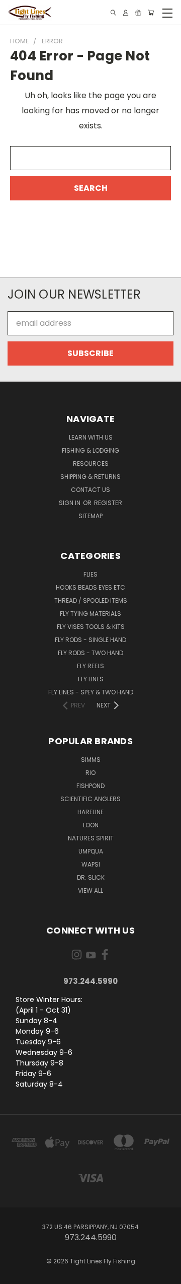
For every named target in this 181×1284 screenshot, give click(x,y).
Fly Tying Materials (90, 613)
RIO (90, 772)
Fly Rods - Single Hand (90, 639)
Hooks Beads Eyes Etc (90, 587)
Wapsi (90, 864)
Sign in (70, 502)
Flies (90, 574)
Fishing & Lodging (90, 450)
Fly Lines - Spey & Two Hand (90, 692)
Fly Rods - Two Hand (90, 653)
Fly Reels (90, 666)
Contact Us (90, 489)
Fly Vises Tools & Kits (91, 626)
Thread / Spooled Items (90, 600)
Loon (91, 825)
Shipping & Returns (90, 476)
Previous (16, 1274)
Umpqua (90, 851)
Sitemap (90, 516)
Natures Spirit (91, 838)
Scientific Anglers (90, 799)
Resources (91, 463)
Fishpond (90, 785)
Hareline (90, 812)
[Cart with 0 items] (150, 13)
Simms (91, 759)
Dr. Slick (91, 877)
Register (108, 502)
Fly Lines (91, 679)
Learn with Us (91, 437)
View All (90, 890)
